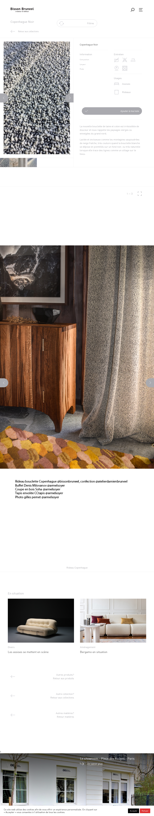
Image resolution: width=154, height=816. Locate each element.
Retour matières (65, 716)
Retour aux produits (63, 678)
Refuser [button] (145, 811)
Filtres (90, 23)
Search (132, 10)
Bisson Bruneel (22, 9)
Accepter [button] (133, 811)
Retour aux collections (62, 697)
